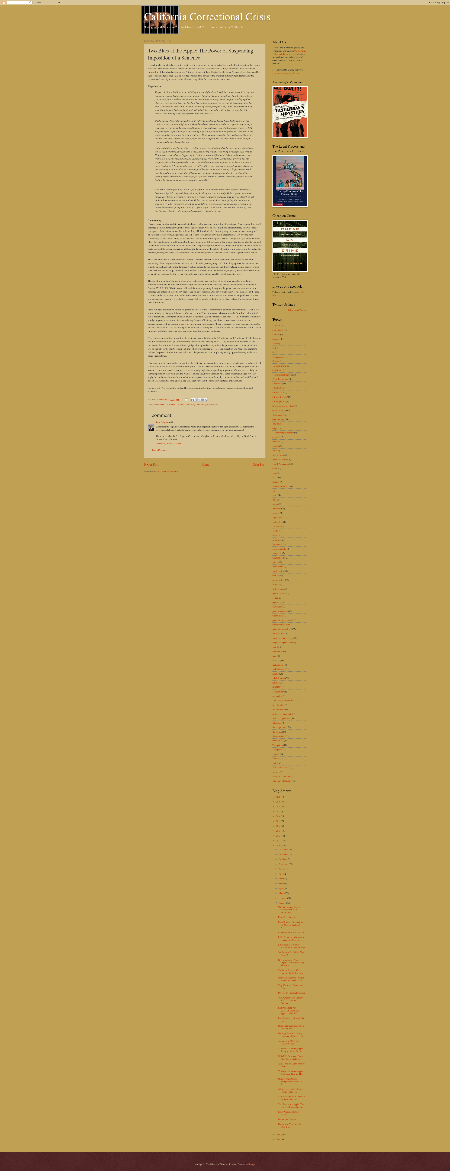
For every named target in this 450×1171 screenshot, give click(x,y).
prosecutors (277, 651)
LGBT (275, 530)
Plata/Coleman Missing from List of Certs (291, 1027)
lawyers (275, 513)
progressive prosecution (283, 637)
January (282, 902)
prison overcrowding (281, 629)
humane (275, 481)
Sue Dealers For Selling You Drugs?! (291, 953)
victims (275, 754)
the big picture (278, 727)
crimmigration (278, 401)
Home (205, 464)
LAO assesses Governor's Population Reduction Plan (291, 946)
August (282, 868)
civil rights (277, 370)
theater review (278, 736)
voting (275, 763)
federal (275, 446)
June (281, 878)
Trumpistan (277, 745)
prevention (277, 606)
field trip (276, 450)
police (275, 597)
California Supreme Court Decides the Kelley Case (290, 971)
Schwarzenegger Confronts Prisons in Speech (290, 1090)
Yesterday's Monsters (281, 780)
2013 (278, 830)
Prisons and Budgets (287, 1119)
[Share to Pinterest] (206, 400)
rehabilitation (278, 678)
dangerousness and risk (282, 405)
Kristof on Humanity (287, 917)
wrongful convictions (281, 776)
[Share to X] (199, 400)
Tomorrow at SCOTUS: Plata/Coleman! (288, 1042)
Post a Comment (159, 450)
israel (275, 495)
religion (275, 682)
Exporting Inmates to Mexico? (291, 932)
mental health (278, 557)
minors (275, 562)
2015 (278, 821)
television (276, 722)
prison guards (278, 615)
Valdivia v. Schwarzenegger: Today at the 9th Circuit (291, 1050)
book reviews (278, 356)
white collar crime (280, 767)
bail (274, 347)
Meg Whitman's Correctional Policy (291, 986)
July (281, 873)
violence (276, 758)
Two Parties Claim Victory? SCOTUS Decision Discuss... (291, 1000)
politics (275, 602)
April (281, 888)
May (281, 883)
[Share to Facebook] (202, 400)
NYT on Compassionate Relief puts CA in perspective (289, 909)
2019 (278, 801)
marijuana (277, 553)
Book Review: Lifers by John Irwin (291, 1019)
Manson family (279, 548)
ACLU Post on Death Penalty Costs (291, 1065)
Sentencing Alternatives (207, 404)
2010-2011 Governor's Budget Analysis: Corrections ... (291, 1057)
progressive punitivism (282, 642)
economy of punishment (283, 432)
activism (276, 325)
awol (274, 343)
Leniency (180, 404)
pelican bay (277, 589)
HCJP (275, 477)
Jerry (274, 504)
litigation (276, 539)
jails (274, 499)
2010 (278, 845)
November (284, 854)
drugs (274, 428)
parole (275, 584)
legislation (277, 517)
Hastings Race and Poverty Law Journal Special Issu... (291, 1034)
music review (278, 571)
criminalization (279, 397)
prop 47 (275, 646)
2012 (278, 835)
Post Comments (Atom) (167, 471)
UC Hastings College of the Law (289, 52)
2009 (278, 1134)
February (283, 898)
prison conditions (280, 611)
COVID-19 (277, 388)
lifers (274, 535)
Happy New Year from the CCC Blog (289, 1125)
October (283, 859)
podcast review (279, 593)
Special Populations (281, 718)
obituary (276, 575)
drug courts (277, 423)
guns (274, 472)
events (275, 437)
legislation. (277, 521)
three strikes (278, 740)
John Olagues (162, 422)
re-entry (275, 660)
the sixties (277, 731)
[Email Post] (186, 399)
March (282, 893)
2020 (278, 796)
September (284, 864)
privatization (278, 633)
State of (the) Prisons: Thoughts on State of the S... (290, 1081)
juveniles (276, 508)
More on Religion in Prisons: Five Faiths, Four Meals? (291, 979)
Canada (275, 361)
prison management (281, 624)
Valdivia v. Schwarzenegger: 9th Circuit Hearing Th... (291, 1072)
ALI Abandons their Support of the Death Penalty (292, 1098)
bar (273, 352)
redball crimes (278, 669)
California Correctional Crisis (207, 16)
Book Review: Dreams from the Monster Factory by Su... (290, 924)
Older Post (258, 464)
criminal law (278, 392)
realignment (277, 664)
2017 (278, 811)
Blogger (251, 1164)
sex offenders (278, 704)
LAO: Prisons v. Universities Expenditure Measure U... (291, 938)
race (274, 655)
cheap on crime (279, 365)
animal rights (278, 329)
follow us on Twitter (297, 310)
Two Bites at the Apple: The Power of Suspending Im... (291, 1105)
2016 (278, 816)
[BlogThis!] (196, 400)
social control (278, 709)
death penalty (278, 410)
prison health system (281, 620)
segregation (277, 691)
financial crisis (279, 459)
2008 (278, 1139)
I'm (273, 490)
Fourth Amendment (281, 463)
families (276, 441)
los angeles (277, 544)
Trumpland (277, 749)
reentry (275, 673)
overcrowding (278, 580)
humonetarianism (280, 486)
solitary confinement (281, 713)
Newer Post (151, 464)
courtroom (159, 404)
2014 (278, 826)
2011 (278, 840)
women (275, 772)
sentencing (190, 404)
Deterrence (170, 404)
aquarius (276, 338)
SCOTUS (276, 687)
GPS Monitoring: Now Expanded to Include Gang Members (291, 962)
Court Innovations (280, 379)
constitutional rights (281, 374)
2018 (278, 806)
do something (278, 419)
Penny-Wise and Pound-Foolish (288, 1113)
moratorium (277, 566)
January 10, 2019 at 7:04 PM (168, 443)
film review (277, 454)
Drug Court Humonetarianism (291, 992)
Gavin (275, 468)
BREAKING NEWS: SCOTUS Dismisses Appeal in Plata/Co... (289, 1010)
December (284, 849)
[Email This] (192, 400)
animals (276, 334)
